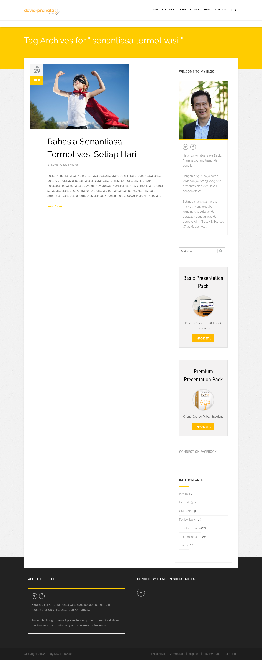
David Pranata (59, 164)
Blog (164, 9)
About (172, 9)
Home (156, 9)
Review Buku (211, 654)
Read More (54, 206)
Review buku (187, 519)
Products (195, 9)
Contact (207, 9)
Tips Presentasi (189, 536)
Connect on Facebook (198, 452)
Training (182, 9)
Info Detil (203, 338)
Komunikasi (176, 654)
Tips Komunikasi (190, 528)
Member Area (221, 9)
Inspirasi (74, 164)
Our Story (185, 511)
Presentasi (158, 654)
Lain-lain (184, 502)
